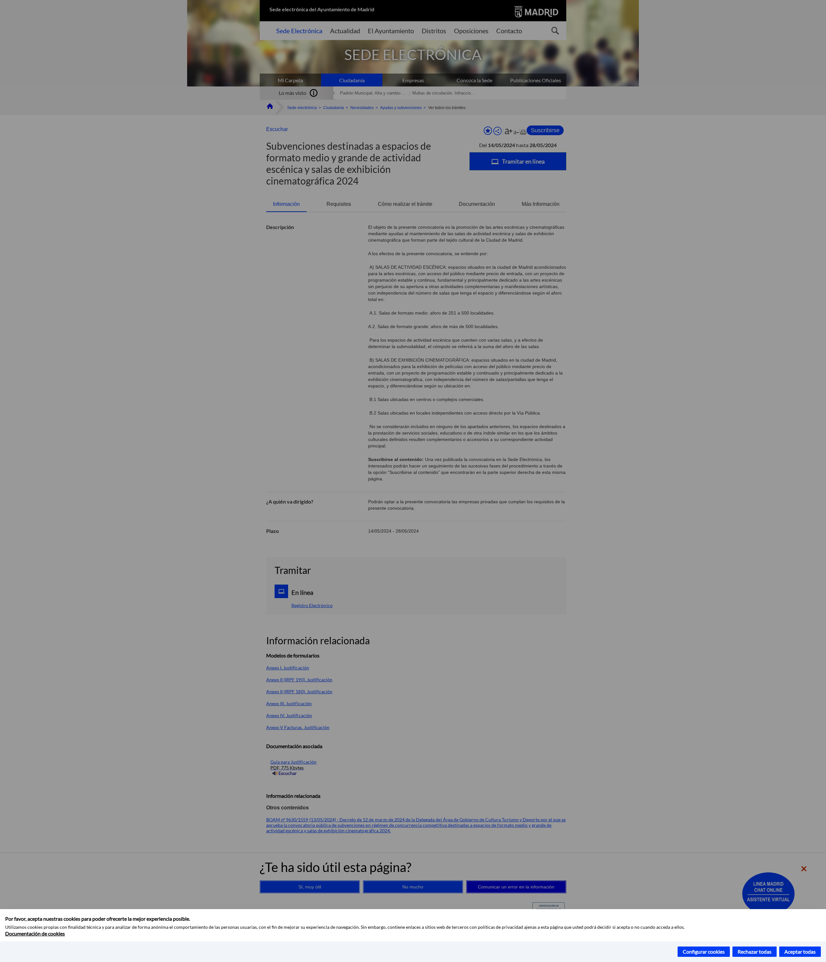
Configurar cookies (704, 951)
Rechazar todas (754, 951)
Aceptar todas (800, 951)
